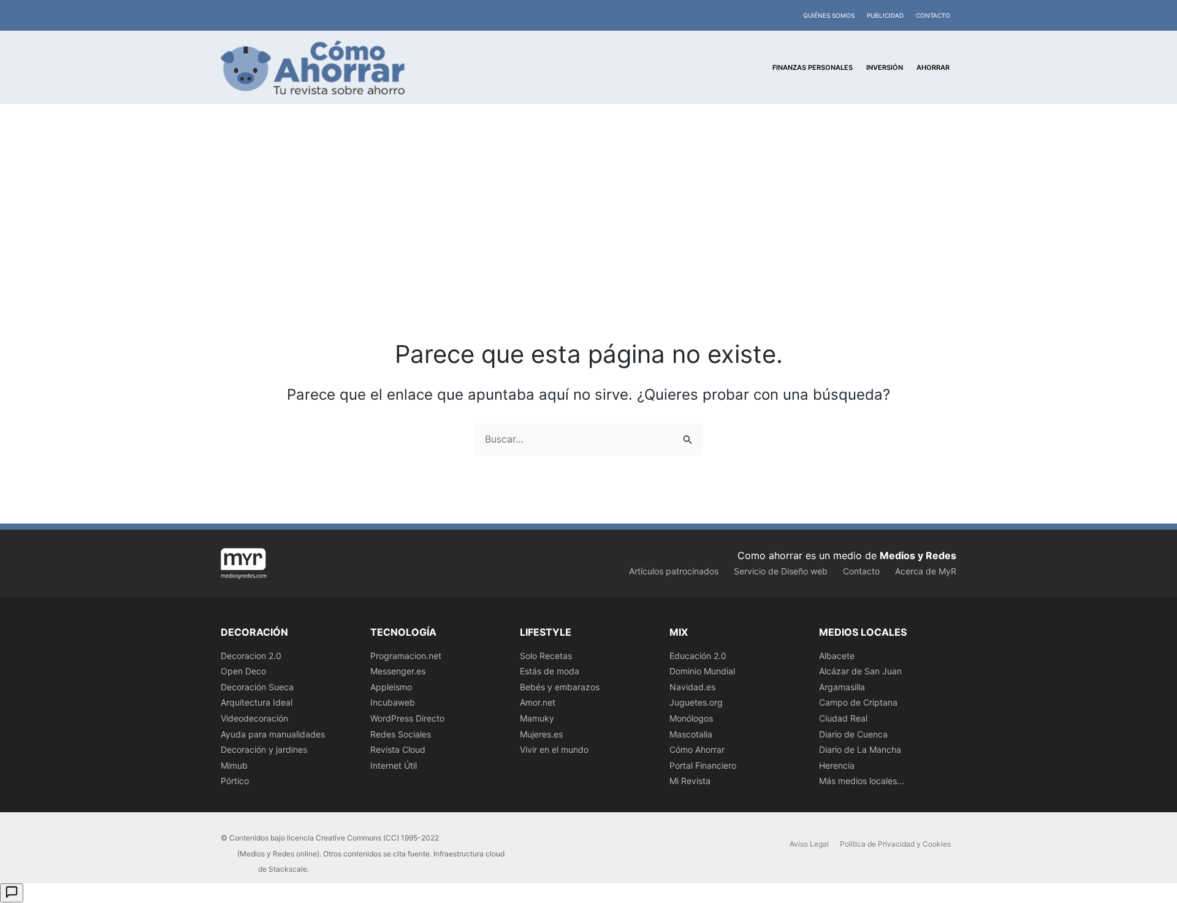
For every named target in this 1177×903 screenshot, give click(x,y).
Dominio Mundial (702, 671)
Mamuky (537, 718)
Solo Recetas (546, 655)
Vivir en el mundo (554, 749)
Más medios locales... (861, 780)
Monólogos (691, 718)
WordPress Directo (407, 718)
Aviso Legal (809, 843)
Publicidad (885, 15)
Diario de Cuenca (853, 734)
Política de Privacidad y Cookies (895, 843)
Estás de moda (549, 671)
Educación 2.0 (697, 655)
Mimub (234, 765)
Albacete (837, 655)
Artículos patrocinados (673, 571)
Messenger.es (397, 671)
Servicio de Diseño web (781, 571)
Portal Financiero (702, 765)
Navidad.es (692, 687)
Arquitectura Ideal (256, 702)
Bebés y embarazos (560, 687)
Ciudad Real (843, 718)
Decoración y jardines (264, 749)
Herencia (837, 765)
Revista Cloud (397, 749)
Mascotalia (690, 734)
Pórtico (235, 780)
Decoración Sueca (257, 687)
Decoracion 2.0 (251, 655)
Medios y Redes (918, 555)
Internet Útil (393, 765)
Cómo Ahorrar (697, 749)
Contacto (933, 15)
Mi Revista (689, 780)
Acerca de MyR (925, 571)
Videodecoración (254, 718)
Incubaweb (392, 702)
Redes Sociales (400, 734)
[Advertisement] (588, 245)
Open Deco (243, 671)
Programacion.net (405, 655)
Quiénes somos (829, 15)
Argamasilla (842, 687)
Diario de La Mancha (860, 749)
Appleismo (391, 687)
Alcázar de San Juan (860, 671)
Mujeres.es (541, 734)
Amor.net (537, 702)
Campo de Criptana (858, 702)
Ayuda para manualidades (273, 734)
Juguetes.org (696, 702)
